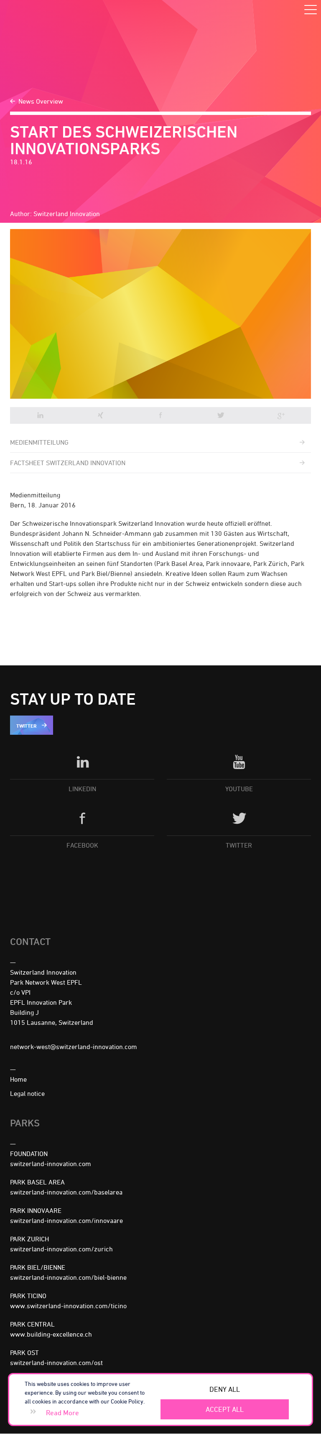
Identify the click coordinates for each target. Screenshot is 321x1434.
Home (18, 1079)
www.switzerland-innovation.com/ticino (68, 1305)
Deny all (224, 1389)
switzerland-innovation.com (50, 1163)
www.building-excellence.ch (51, 1334)
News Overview (40, 101)
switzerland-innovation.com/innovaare (66, 1220)
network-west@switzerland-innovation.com (73, 1046)
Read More (62, 1413)
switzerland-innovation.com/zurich (61, 1249)
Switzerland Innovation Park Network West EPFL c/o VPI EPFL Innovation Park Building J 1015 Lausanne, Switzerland (51, 997)
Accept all (225, 1409)
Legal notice (27, 1093)
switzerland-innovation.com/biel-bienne (68, 1277)
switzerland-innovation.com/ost (56, 1362)
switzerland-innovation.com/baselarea (66, 1192)
